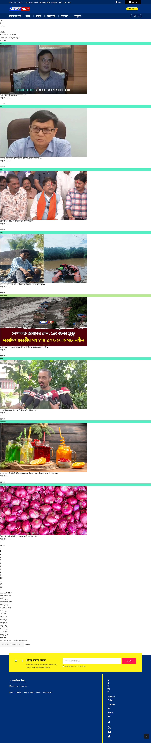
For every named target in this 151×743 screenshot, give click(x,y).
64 (1, 584)
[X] (109, 727)
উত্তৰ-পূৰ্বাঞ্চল (42, 2)
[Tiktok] (109, 736)
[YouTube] (110, 732)
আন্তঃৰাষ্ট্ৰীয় (54, 2)
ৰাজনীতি (36, 2)
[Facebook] (109, 723)
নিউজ (1, 23)
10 (1, 578)
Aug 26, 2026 (5, 98)
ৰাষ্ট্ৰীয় (48, 2)
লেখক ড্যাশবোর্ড (5, 38)
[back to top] (146, 736)
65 (1, 587)
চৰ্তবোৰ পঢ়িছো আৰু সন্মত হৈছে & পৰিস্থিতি (75, 666)
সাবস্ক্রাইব (28, 644)
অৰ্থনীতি (60, 2)
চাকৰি (65, 2)
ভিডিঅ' (69, 2)
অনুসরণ (13, 38)
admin (2, 26)
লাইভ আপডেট (29, 2)
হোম (1, 20)
